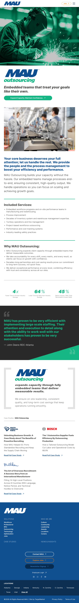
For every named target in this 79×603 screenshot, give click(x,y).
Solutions (9, 519)
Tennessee (70, 588)
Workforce (8, 522)
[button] (74, 3)
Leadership (45, 527)
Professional (8, 525)
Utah (16, 592)
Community (45, 525)
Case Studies (8, 418)
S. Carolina (59, 588)
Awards (44, 529)
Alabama (7, 588)
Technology (8, 531)
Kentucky (36, 588)
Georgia (17, 588)
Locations (44, 531)
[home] (12, 3)
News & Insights (48, 542)
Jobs (6, 536)
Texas (8, 592)
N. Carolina (47, 588)
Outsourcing (8, 529)
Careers (44, 534)
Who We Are (46, 519)
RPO (5, 527)
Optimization (8, 534)
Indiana (26, 588)
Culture (44, 522)
